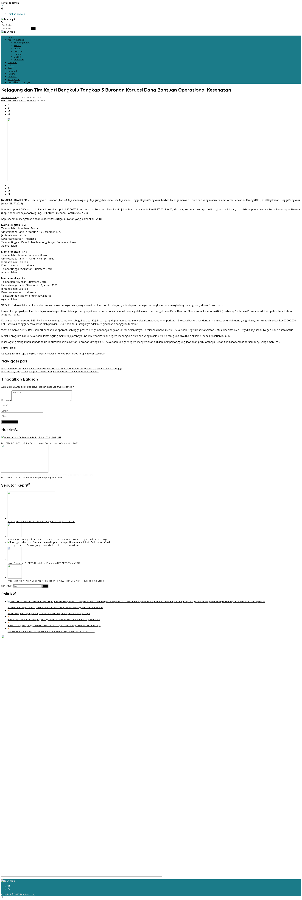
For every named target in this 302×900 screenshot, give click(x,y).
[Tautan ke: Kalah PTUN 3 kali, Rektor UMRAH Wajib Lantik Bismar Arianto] (31, 437)
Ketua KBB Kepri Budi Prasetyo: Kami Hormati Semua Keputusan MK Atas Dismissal (51, 631)
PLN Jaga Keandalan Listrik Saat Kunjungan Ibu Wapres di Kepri (41, 521)
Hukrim (22, 100)
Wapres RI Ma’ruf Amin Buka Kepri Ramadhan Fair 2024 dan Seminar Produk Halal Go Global (56, 580)
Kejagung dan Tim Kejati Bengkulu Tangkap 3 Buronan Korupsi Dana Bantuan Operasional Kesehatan (53, 353)
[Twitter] (9, 889)
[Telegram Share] (9, 111)
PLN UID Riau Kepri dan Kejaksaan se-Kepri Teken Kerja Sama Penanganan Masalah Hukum (55, 607)
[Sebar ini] (8, 105)
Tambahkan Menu (17, 13)
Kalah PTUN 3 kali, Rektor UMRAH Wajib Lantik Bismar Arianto (33, 440)
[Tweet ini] (9, 108)
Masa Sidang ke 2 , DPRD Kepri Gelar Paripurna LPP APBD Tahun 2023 (44, 563)
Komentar (6, 399)
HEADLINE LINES (9, 100)
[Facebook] (9, 886)
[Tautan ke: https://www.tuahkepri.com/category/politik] (14, 593)
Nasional (31, 100)
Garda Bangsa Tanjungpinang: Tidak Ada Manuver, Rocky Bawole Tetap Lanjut (49, 613)
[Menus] (2, 5)
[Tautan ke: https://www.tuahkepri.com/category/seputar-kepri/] (29, 485)
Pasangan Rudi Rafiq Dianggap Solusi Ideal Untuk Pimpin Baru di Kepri (44, 545)
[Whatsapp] (9, 114)
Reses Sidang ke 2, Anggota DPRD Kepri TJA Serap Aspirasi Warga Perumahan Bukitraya (54, 625)
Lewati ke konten (10, 2)
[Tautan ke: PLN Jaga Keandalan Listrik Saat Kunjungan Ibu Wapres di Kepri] (31, 518)
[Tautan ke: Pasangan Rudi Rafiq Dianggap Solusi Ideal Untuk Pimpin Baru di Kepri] (59, 542)
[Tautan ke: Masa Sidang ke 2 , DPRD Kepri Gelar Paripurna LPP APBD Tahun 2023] (15, 559)
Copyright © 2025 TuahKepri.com (18, 894)
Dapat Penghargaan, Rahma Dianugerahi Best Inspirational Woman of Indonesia (50, 371)
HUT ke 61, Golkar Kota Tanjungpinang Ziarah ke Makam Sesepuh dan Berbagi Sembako (54, 619)
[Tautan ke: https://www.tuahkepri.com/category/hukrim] (17, 429)
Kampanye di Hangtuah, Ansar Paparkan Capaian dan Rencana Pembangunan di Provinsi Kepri (58, 539)
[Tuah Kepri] (8, 19)
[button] (33, 28)
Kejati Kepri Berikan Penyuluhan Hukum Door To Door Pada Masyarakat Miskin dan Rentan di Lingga (61, 368)
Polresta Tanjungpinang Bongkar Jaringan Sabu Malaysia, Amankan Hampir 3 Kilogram (47, 474)
